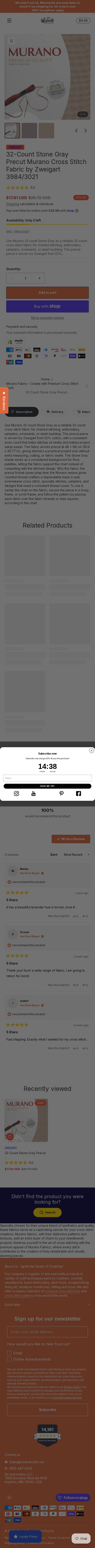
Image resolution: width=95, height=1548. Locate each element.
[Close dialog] (91, 750)
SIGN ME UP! (47, 786)
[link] (16, 793)
